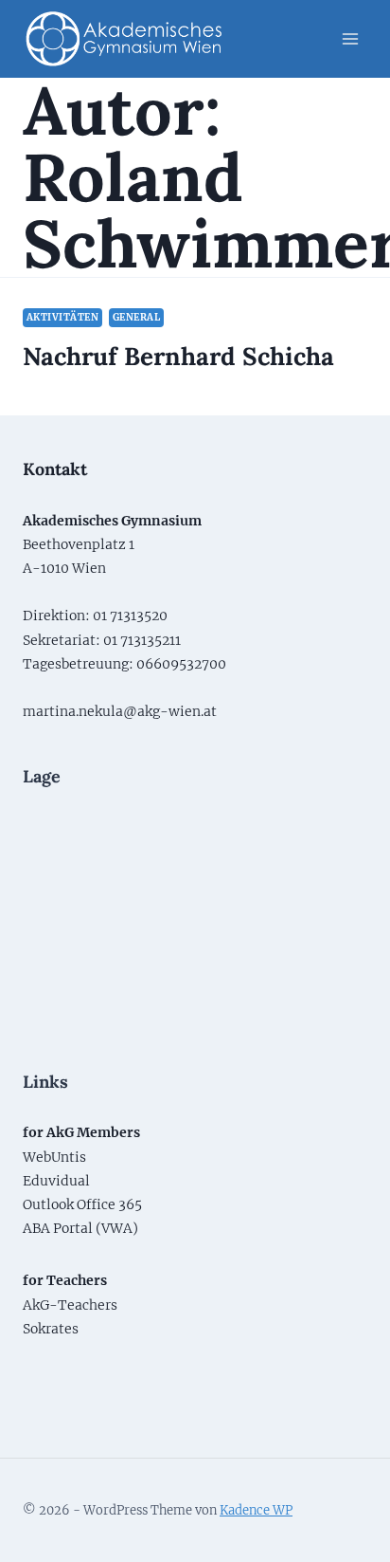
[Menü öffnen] (349, 38)
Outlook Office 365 (82, 1204)
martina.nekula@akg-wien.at (120, 711)
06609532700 (181, 663)
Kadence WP (256, 1510)
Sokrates (51, 1328)
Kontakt (55, 469)
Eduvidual (56, 1180)
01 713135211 (142, 640)
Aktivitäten (62, 317)
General (136, 317)
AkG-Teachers (70, 1305)
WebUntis (54, 1157)
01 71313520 (130, 615)
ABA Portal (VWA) (80, 1228)
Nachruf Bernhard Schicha (178, 356)
